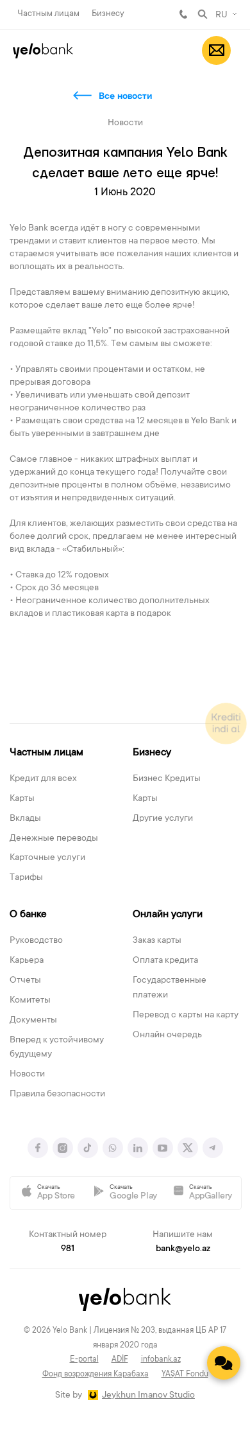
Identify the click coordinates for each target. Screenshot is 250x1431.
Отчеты (25, 981)
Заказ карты (157, 941)
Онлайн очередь (167, 1035)
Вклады (25, 819)
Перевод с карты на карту (185, 1015)
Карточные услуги (47, 858)
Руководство (36, 941)
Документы (33, 1020)
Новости (27, 1074)
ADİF (120, 1359)
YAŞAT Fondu (185, 1374)
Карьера (27, 961)
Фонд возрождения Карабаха (95, 1374)
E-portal (84, 1359)
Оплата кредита (165, 961)
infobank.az (161, 1359)
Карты (22, 799)
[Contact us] (223, 1363)
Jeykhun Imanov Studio (148, 1396)
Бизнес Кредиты (167, 779)
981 (183, 14)
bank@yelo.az (183, 1249)
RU (221, 15)
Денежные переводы (54, 839)
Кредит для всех (43, 779)
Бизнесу (108, 14)
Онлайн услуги (168, 914)
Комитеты (30, 1001)
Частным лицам (48, 14)
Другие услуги (163, 819)
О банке (28, 914)
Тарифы (26, 878)
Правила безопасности (57, 1094)
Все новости (125, 97)
